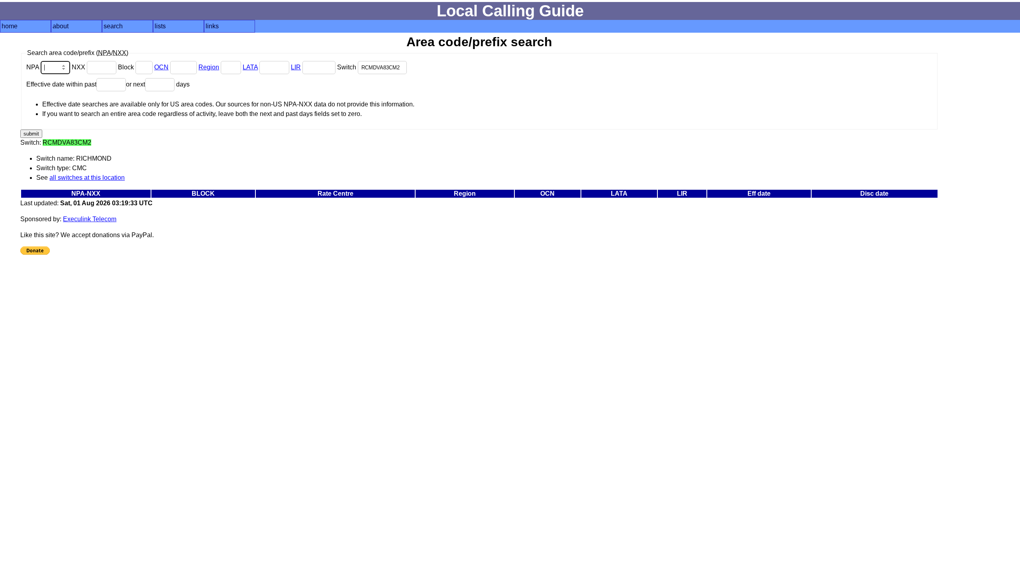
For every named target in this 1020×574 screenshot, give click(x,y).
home (10, 26)
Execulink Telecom (89, 219)
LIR (296, 67)
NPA (33, 67)
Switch (347, 67)
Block (126, 67)
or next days (158, 84)
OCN (161, 67)
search (113, 26)
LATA (250, 67)
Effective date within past (61, 84)
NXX (79, 67)
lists (160, 26)
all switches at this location (87, 177)
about (61, 26)
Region (208, 67)
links (212, 26)
